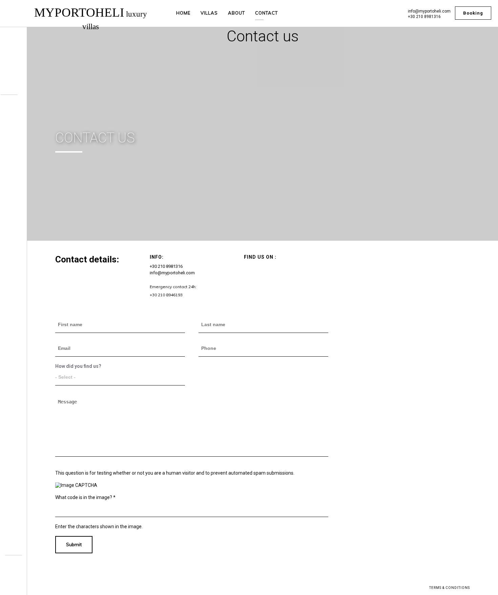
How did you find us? (78, 366)
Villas (209, 13)
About (236, 13)
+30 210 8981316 (424, 16)
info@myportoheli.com (429, 11)
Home (183, 13)
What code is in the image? (85, 497)
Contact (266, 13)
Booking (473, 13)
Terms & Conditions (449, 588)
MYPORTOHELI (90, 18)
